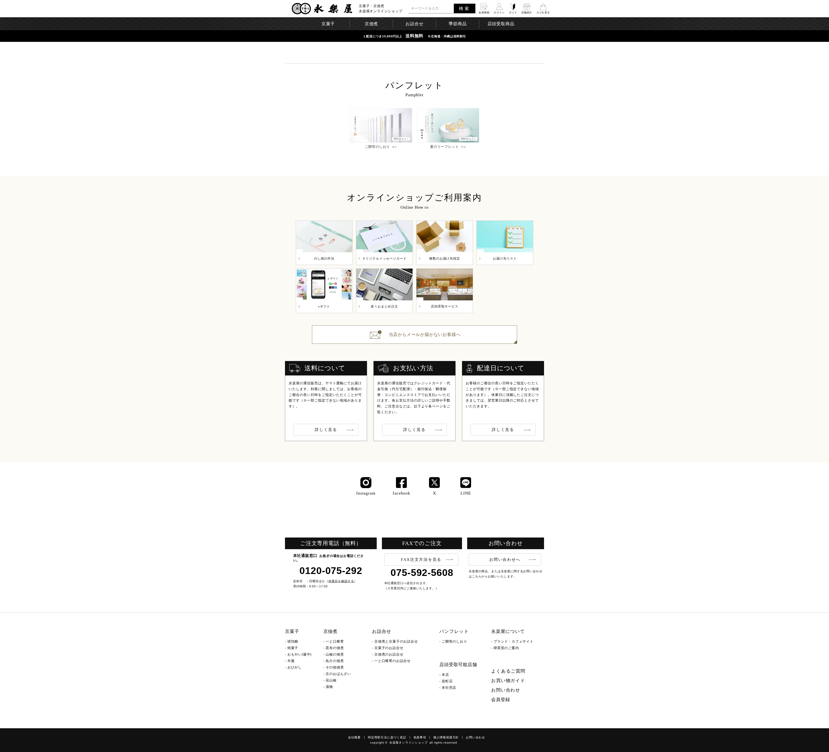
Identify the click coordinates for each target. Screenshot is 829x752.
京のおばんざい (338, 674)
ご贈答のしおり (454, 641)
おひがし (294, 667)
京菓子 (292, 631)
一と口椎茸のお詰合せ (392, 661)
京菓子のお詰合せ (388, 648)
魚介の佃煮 (335, 661)
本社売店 (449, 687)
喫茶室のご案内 (506, 648)
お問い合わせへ (504, 559)
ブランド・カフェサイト (513, 641)
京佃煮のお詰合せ (388, 654)
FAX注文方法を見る (421, 559)
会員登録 (500, 699)
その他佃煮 (335, 667)
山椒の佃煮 (335, 654)
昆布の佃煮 (335, 648)
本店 (445, 674)
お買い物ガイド (508, 680)
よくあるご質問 (508, 671)
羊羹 (291, 661)
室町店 (447, 681)
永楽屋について (508, 631)
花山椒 (331, 680)
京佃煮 (330, 631)
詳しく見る (326, 429)
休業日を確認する (341, 581)
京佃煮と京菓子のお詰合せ (396, 641)
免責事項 (419, 737)
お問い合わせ (505, 690)
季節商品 (458, 23)
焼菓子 (292, 648)
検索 (464, 8)
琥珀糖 (292, 641)
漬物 (329, 687)
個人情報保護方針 (446, 737)
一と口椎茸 (335, 641)
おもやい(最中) (299, 654)
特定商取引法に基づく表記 (387, 737)
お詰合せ (381, 631)
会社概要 (354, 737)
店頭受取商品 (500, 23)
